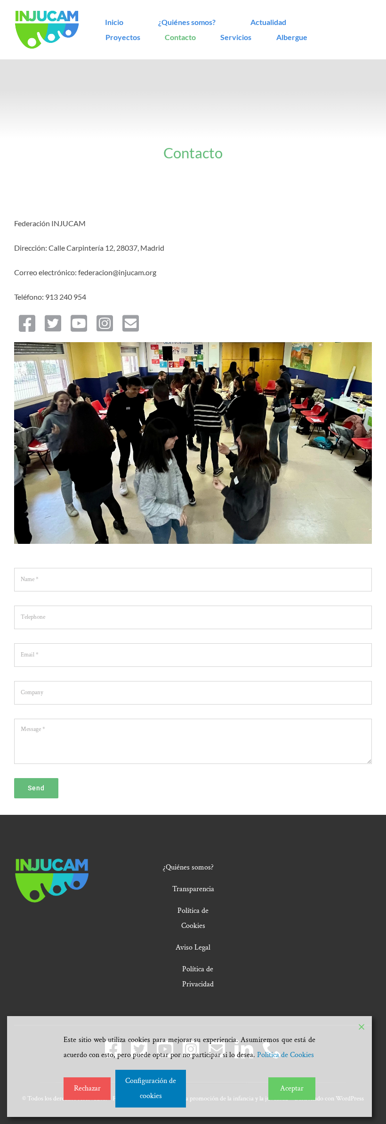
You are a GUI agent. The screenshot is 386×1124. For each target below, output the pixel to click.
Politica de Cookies (285, 1055)
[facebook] (27, 323)
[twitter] (53, 323)
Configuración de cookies (150, 1088)
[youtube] (79, 323)
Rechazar (87, 1088)
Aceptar (292, 1088)
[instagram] (104, 323)
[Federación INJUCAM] (47, 14)
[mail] (130, 323)
